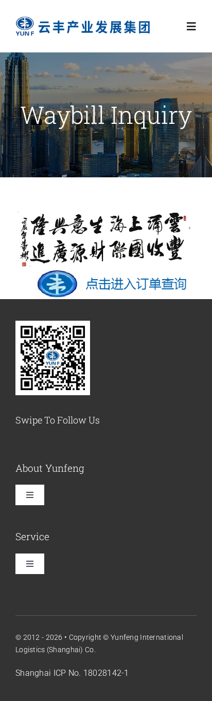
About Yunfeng (49, 468)
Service (32, 536)
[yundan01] (106, 213)
